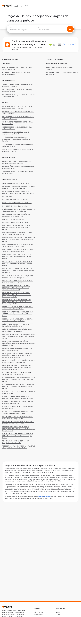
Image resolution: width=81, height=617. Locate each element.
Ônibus (40, 496)
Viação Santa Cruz (8, 80)
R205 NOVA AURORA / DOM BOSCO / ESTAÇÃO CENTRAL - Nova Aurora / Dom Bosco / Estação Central (17, 314)
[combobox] (24, 30)
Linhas (58, 612)
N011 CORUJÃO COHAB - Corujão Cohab (15, 206)
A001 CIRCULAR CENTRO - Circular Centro (15, 183)
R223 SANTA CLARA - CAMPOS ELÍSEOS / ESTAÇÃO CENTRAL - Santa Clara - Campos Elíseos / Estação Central (18, 343)
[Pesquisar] (70, 29)
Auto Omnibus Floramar (10, 179)
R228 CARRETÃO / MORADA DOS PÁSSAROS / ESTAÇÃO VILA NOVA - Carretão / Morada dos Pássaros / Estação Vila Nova (17, 367)
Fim (39, 27)
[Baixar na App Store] (53, 44)
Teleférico (47, 496)
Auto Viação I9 (7, 63)
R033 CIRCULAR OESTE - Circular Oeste (15, 222)
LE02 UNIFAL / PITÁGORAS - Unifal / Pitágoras (17, 203)
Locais (58, 615)
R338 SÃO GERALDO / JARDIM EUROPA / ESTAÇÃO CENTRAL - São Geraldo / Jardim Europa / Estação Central (18, 429)
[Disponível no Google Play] (50, 44)
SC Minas (5, 103)
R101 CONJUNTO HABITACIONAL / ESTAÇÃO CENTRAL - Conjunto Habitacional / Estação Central (16, 227)
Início (11, 27)
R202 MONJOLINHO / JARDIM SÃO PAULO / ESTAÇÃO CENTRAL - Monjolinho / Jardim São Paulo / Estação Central (16, 295)
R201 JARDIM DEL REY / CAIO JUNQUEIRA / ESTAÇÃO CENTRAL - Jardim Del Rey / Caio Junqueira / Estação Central (16, 288)
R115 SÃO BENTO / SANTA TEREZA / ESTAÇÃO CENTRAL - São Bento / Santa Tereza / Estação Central (17, 263)
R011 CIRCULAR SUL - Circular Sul (13, 219)
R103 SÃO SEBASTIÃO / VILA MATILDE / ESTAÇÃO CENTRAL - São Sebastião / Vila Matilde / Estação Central (18, 239)
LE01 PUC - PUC (7, 196)
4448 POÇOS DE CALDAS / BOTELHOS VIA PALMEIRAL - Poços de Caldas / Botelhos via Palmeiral (16, 139)
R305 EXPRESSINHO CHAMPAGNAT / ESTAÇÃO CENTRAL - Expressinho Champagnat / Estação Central (18, 386)
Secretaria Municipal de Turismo (56, 63)
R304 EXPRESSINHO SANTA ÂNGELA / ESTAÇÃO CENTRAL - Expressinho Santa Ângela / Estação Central (18, 379)
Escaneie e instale (69, 45)
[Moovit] (7, 5)
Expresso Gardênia (8, 157)
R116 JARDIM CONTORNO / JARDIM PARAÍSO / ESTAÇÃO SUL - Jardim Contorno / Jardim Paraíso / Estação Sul (18, 270)
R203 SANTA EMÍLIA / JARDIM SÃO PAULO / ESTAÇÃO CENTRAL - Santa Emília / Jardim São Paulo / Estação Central (17, 302)
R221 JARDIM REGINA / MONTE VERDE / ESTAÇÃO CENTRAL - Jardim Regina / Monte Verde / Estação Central (18, 336)
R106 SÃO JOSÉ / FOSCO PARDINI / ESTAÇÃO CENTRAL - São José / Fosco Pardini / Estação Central (16, 256)
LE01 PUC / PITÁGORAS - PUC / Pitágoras (15, 199)
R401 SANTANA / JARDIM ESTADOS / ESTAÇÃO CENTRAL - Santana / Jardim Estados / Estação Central (17, 436)
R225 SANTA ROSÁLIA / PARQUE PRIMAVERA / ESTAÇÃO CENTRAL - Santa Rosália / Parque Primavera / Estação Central (17, 355)
